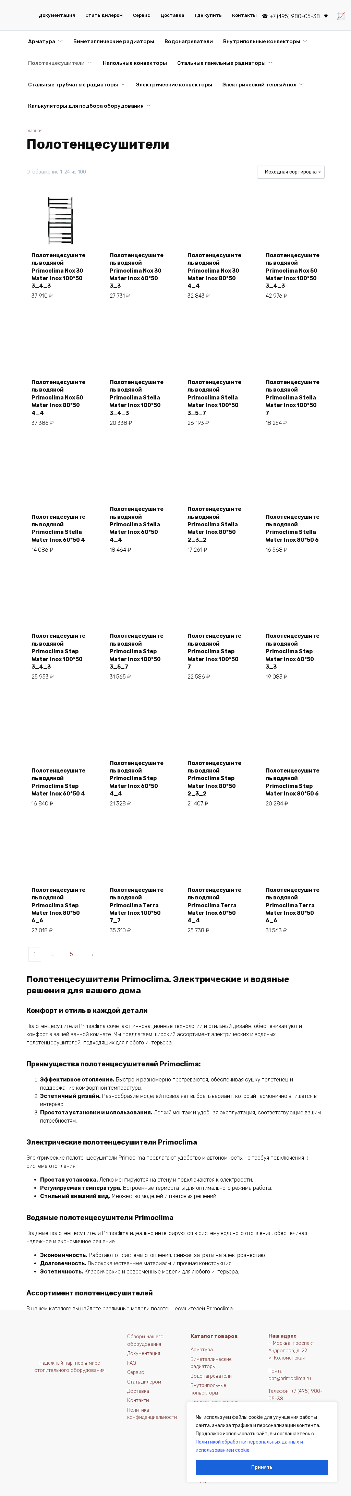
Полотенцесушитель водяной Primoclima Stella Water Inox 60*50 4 (58, 528)
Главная (34, 130)
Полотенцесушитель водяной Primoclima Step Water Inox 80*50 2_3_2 (214, 778)
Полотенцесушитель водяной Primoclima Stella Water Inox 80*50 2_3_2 (214, 524)
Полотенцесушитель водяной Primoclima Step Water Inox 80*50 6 (292, 782)
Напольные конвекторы (135, 63)
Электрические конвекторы (174, 85)
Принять (262, 1467)
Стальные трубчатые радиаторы (73, 85)
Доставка (172, 15)
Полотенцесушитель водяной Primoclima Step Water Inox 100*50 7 (214, 651)
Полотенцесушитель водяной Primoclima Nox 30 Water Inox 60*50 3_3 (137, 270)
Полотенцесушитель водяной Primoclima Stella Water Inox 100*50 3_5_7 (214, 397)
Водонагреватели (189, 41)
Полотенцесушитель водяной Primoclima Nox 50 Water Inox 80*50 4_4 (58, 397)
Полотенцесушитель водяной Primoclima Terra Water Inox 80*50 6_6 (292, 905)
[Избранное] (326, 15)
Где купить (208, 15)
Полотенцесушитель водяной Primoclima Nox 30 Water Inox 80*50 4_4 (214, 270)
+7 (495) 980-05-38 (294, 16)
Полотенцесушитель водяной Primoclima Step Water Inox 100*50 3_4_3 (58, 651)
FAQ (131, 1363)
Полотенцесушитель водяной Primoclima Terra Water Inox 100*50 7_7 (137, 905)
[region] (261, 1442)
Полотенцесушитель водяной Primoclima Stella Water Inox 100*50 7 (292, 397)
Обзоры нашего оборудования (145, 1340)
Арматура (41, 41)
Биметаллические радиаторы (113, 41)
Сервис (141, 15)
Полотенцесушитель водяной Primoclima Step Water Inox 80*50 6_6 (58, 905)
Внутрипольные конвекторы (261, 41)
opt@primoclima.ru (289, 1378)
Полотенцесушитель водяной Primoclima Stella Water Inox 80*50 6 (292, 528)
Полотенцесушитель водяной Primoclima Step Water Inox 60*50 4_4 (137, 778)
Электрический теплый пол (259, 85)
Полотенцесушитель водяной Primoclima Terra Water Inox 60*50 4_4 (214, 905)
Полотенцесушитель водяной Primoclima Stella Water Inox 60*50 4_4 (137, 524)
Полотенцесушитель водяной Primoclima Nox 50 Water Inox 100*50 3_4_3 (292, 270)
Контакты (244, 15)
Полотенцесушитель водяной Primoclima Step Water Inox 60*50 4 (58, 782)
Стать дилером (104, 15)
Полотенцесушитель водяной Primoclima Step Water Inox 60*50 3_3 (292, 651)
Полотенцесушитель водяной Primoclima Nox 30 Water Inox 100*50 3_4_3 (58, 270)
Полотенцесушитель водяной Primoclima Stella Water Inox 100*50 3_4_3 (137, 397)
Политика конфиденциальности (152, 1414)
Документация (57, 15)
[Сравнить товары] (340, 15)
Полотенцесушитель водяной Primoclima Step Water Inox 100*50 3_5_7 (137, 651)
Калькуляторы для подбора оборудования (86, 106)
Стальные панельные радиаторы (221, 63)
